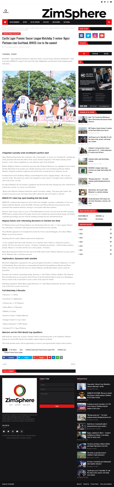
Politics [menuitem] (46, 22)
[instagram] (108, 2)
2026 (95, 229)
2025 (95, 233)
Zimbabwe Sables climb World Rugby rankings (98, 160)
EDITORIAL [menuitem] (67, 22)
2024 (95, 238)
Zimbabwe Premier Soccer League (18, 28)
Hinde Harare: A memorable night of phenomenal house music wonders (97, 425)
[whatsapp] (21, 431)
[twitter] (105, 2)
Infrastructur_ (100, 219)
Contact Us (86, 484)
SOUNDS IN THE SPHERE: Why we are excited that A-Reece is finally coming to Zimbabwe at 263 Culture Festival (99, 395)
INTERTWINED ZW (83, 216)
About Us (79, 484)
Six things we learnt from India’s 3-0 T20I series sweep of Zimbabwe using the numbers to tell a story (99, 406)
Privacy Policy (94, 484)
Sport (21, 350)
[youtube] (111, 2)
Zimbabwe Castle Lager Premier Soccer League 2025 (40, 350)
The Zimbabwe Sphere (11, 47)
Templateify (11, 484)
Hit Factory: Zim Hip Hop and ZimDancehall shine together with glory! (99, 463)
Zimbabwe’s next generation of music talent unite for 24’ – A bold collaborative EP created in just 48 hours (100, 150)
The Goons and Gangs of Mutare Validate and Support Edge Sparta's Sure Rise (98, 445)
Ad (84, 53)
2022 (95, 246)
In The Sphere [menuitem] (35, 22)
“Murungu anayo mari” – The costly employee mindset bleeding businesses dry (99, 181)
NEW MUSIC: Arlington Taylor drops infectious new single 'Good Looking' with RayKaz (99, 170)
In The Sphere (13, 350)
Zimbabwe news (62, 350)
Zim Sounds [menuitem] (56, 22)
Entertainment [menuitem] (14, 22)
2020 (95, 254)
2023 (95, 242)
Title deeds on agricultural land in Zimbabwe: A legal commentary (96, 454)
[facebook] (102, 2)
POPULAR (95, 53)
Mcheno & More (82, 219)
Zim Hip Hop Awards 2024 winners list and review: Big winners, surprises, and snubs (99, 201)
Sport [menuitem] (25, 22)
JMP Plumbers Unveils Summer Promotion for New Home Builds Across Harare (100, 129)
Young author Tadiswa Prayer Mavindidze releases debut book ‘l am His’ (98, 385)
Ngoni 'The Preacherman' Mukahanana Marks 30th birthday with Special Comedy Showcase (100, 119)
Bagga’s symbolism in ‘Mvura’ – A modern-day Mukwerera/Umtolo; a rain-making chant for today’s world (99, 435)
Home (4, 28)
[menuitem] (5, 22)
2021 (95, 250)
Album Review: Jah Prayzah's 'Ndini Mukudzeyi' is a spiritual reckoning (98, 191)
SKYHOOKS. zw (100, 216)
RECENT (106, 53)
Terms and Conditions (106, 484)
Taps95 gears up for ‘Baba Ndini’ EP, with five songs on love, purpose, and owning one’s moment (99, 139)
